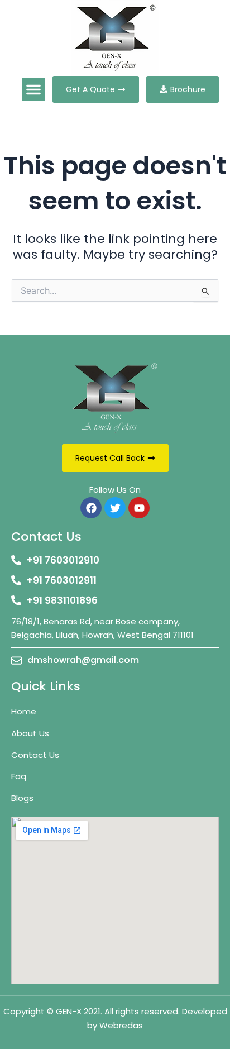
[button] (33, 89)
